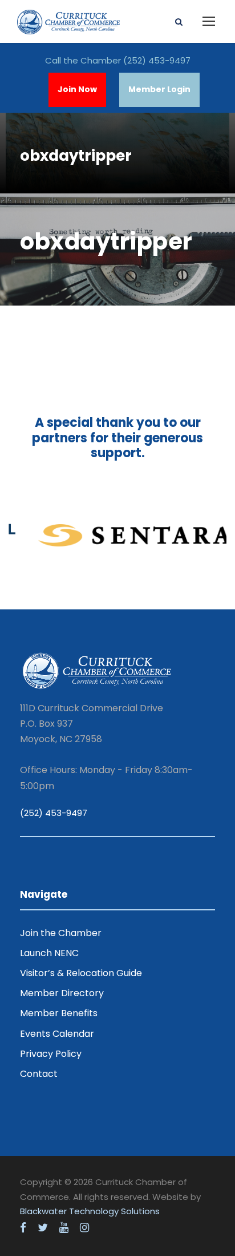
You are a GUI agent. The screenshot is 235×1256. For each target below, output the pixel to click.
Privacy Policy (51, 1053)
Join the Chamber (61, 933)
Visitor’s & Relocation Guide (81, 973)
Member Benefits (59, 1013)
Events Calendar (57, 1033)
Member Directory (62, 993)
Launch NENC (49, 953)
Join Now (77, 89)
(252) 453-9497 (157, 60)
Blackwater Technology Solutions (90, 1211)
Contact (39, 1073)
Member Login (159, 89)
